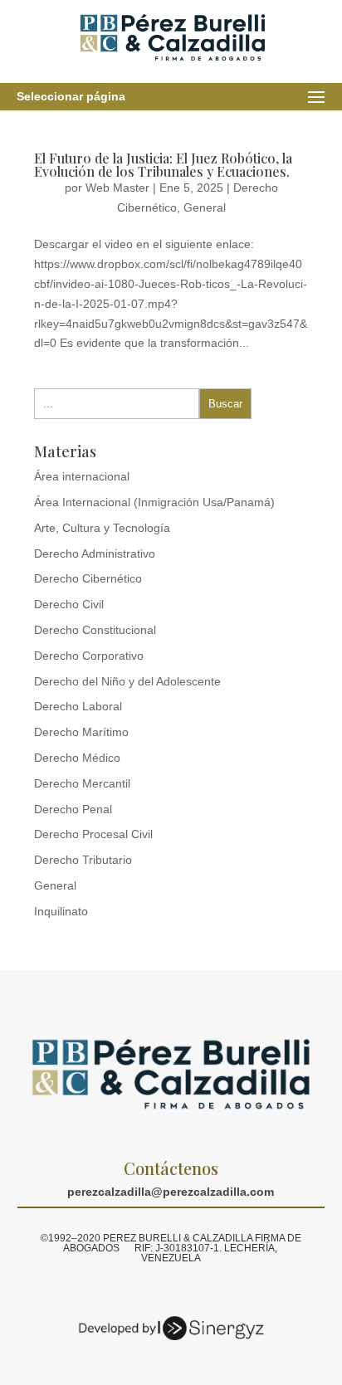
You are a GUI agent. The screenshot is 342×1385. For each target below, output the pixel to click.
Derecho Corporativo (89, 655)
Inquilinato (61, 911)
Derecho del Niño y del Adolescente (127, 681)
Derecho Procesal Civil (93, 834)
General (204, 207)
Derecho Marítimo (81, 732)
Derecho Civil (69, 604)
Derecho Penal (73, 809)
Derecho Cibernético (88, 578)
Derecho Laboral (78, 706)
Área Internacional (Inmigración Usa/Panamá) (154, 502)
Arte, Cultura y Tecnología (102, 527)
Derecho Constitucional (95, 629)
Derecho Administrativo (94, 553)
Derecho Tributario (83, 859)
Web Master (117, 187)
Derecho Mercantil (82, 783)
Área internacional (81, 476)
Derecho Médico (77, 757)
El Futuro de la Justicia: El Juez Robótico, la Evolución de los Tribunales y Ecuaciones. (163, 164)
